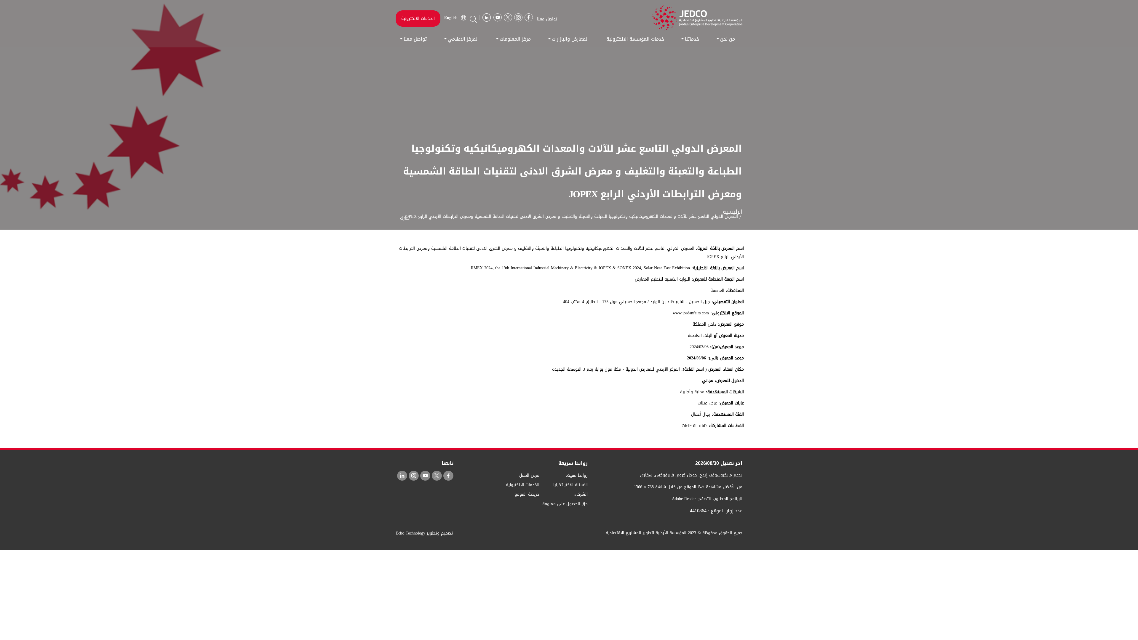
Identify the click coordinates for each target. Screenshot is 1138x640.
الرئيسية (732, 212)
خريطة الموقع (526, 494)
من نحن (727, 39)
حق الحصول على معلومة (565, 504)
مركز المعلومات (515, 39)
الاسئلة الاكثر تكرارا (570, 485)
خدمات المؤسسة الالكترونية (635, 39)
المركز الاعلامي (463, 39)
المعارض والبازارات (570, 39)
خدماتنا (692, 39)
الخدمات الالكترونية (418, 19)
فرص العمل (529, 475)
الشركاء (581, 494)
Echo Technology (410, 533)
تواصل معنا (415, 39)
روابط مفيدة (576, 475)
